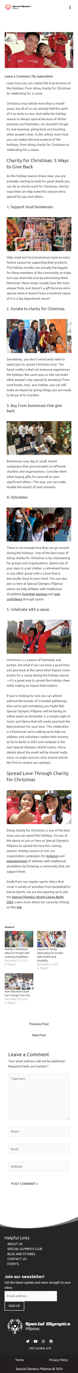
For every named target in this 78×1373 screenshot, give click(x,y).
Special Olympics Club (24, 1249)
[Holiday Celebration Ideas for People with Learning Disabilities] (19, 939)
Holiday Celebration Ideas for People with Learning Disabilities (17, 953)
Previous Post (39, 1024)
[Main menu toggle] (70, 7)
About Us (15, 1244)
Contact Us (16, 1259)
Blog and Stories (21, 1254)
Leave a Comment (17, 76)
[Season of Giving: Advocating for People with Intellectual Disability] (51, 939)
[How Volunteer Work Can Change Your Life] (19, 981)
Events (13, 1264)
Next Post (39, 1035)
